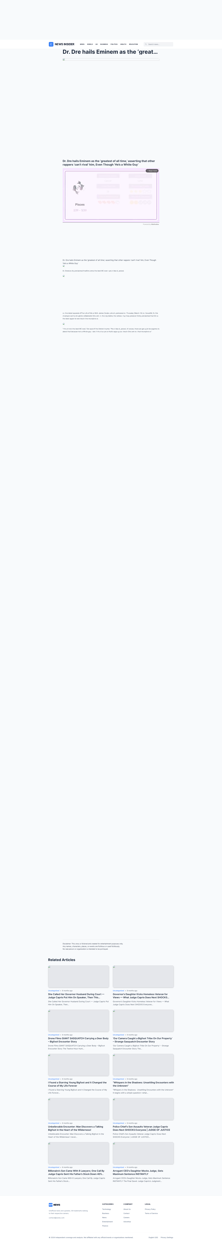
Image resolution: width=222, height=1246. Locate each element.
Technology (106, 1209)
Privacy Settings (167, 1237)
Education (133, 44)
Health (123, 44)
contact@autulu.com (56, 1218)
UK (97, 44)
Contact (126, 1213)
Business (104, 44)
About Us (127, 1209)
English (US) (153, 1237)
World (90, 44)
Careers (126, 1217)
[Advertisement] (111, 20)
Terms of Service (151, 1213)
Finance (105, 1226)
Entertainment (107, 1222)
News (82, 44)
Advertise (127, 1222)
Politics (114, 44)
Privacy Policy (150, 1209)
